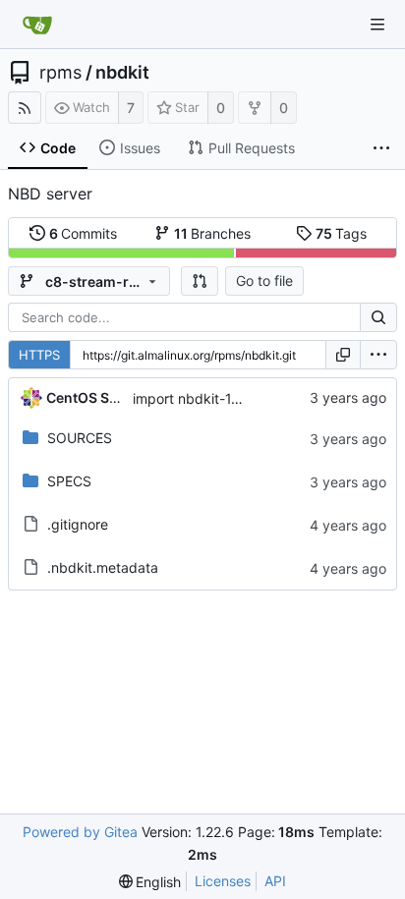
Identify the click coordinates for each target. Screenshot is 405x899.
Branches (213, 233)
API (275, 880)
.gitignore (77, 524)
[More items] (381, 148)
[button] (199, 281)
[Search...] (378, 317)
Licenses (223, 880)
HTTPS (39, 355)
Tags (342, 233)
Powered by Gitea (80, 831)
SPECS (69, 481)
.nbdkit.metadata (102, 567)
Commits (83, 233)
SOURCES (79, 437)
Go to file (264, 280)
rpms (60, 73)
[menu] (378, 354)
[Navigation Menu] (377, 24)
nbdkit (122, 73)
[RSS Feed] (24, 107)
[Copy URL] (343, 354)
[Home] (37, 24)
